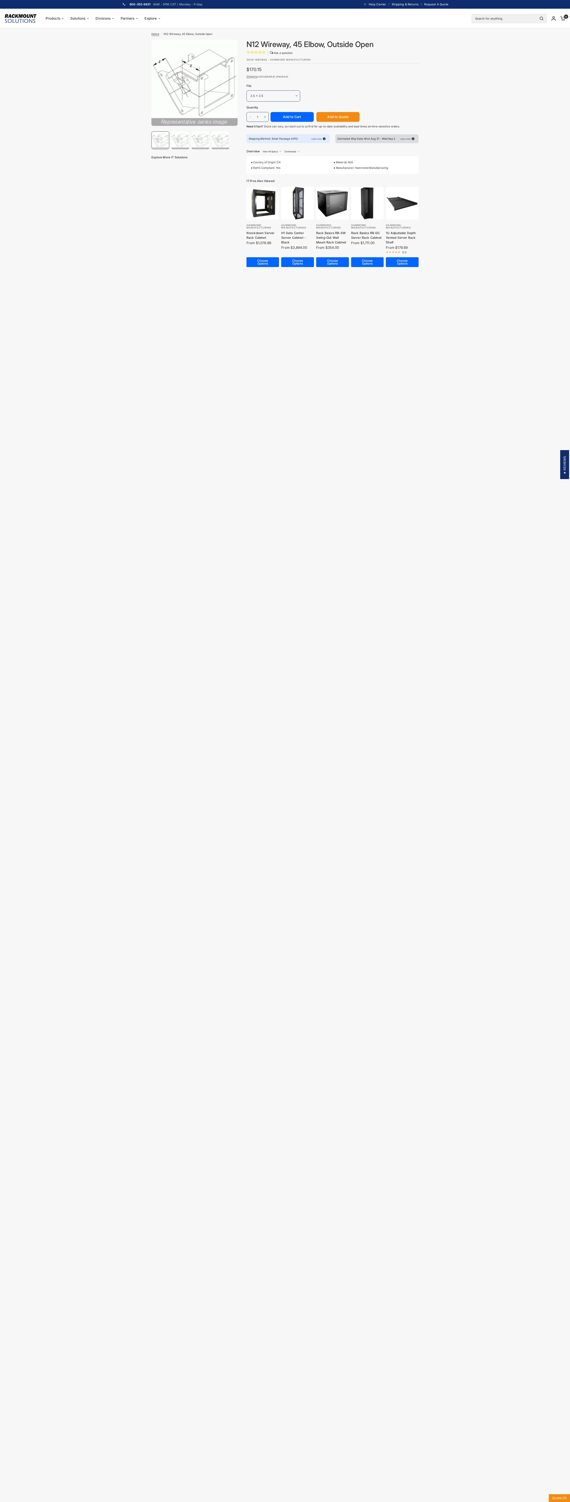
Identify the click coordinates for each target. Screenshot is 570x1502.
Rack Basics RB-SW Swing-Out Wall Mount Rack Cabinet (331, 237)
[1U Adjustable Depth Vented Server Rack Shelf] (402, 203)
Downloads (290, 151)
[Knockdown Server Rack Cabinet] (262, 203)
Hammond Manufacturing (258, 226)
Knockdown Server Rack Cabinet (260, 235)
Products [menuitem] (53, 18)
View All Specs (270, 151)
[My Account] (553, 18)
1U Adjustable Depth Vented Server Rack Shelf (401, 237)
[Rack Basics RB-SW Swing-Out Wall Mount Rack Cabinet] (332, 203)
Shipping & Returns (405, 4)
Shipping (252, 76)
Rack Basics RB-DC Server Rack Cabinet (366, 235)
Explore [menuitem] (151, 18)
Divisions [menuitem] (103, 18)
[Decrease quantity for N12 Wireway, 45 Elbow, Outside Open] (250, 117)
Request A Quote (436, 4)
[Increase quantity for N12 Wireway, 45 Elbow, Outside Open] (265, 117)
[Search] (541, 18)
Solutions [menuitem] (78, 18)
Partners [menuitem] (127, 18)
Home (155, 34)
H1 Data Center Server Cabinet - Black (293, 237)
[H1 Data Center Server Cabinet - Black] (297, 203)
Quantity (252, 107)
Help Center (377, 4)
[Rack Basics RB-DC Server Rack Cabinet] (367, 203)
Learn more (316, 139)
